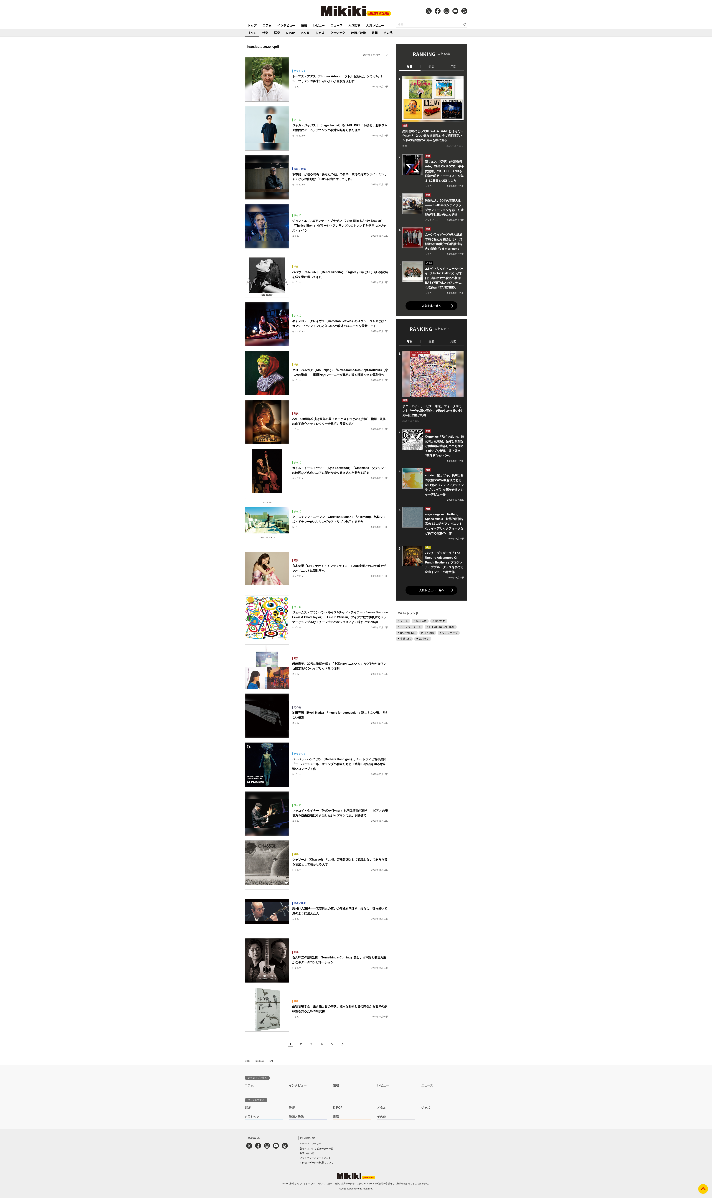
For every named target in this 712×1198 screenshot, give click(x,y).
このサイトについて (310, 1144)
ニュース (336, 25)
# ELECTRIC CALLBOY (440, 626)
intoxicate (260, 1061)
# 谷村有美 (422, 638)
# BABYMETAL (406, 632)
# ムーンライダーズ (409, 626)
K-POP (290, 32)
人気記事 (354, 25)
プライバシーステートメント (315, 1158)
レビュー (319, 25)
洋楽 (277, 32)
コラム (267, 25)
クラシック (337, 32)
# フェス (403, 620)
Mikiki (247, 1061)
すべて (252, 32)
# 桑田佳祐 (420, 620)
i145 (271, 1061)
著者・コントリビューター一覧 (316, 1148)
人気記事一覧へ (431, 306)
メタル (305, 32)
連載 (304, 25)
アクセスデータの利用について (316, 1162)
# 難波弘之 (438, 620)
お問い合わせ (307, 1153)
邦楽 (265, 32)
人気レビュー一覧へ (431, 590)
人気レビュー (375, 25)
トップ (252, 25)
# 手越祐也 (404, 638)
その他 (388, 32)
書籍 (375, 32)
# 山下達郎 (427, 632)
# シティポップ (449, 632)
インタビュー (286, 25)
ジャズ (320, 32)
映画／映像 (358, 32)
